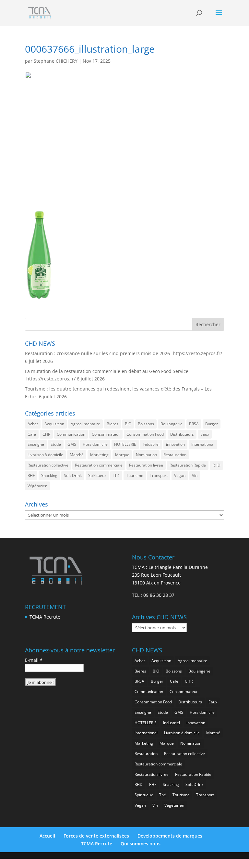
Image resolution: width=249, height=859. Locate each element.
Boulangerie (171, 424)
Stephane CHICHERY (55, 61)
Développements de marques (169, 836)
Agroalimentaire (85, 424)
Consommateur (106, 434)
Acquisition (54, 424)
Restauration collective (48, 465)
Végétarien (37, 486)
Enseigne (36, 444)
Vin (194, 475)
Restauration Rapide (188, 465)
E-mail (33, 660)
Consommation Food (145, 434)
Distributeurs (182, 434)
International (202, 444)
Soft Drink (73, 475)
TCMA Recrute (45, 617)
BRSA (194, 424)
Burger (211, 424)
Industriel (151, 444)
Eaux (204, 434)
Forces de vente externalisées (96, 836)
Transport (159, 475)
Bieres (112, 424)
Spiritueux (97, 475)
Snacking (49, 475)
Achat (33, 424)
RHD (216, 465)
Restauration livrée (146, 465)
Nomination (146, 454)
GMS (71, 444)
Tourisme (134, 475)
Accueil (47, 836)
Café (32, 434)
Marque (122, 454)
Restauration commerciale (99, 465)
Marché (77, 454)
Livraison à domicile (45, 454)
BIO (128, 424)
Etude (56, 444)
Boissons (146, 424)
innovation (175, 444)
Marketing (99, 454)
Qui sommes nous (140, 843)
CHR (46, 434)
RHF (31, 475)
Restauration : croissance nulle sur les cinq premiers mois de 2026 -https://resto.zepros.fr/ (123, 353)
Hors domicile (95, 444)
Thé (116, 475)
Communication (71, 434)
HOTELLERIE (125, 444)
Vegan (179, 475)
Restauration (174, 454)
